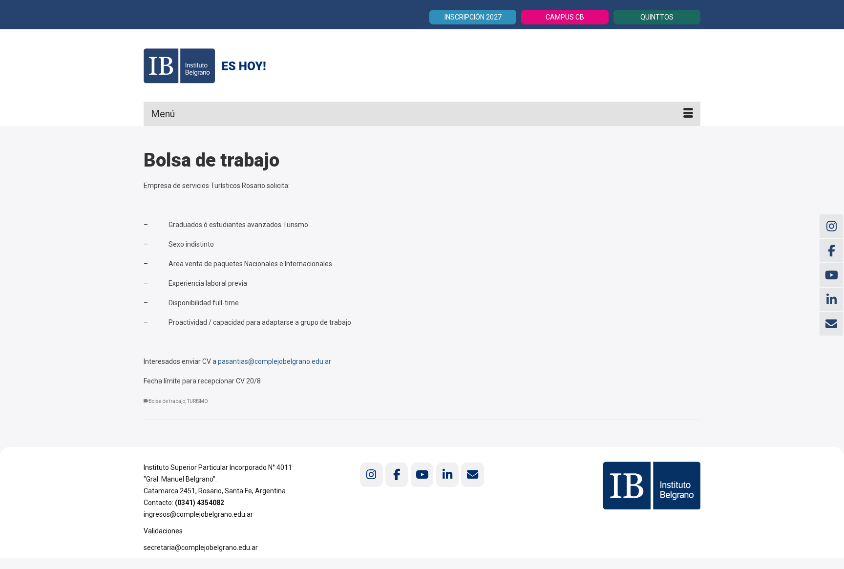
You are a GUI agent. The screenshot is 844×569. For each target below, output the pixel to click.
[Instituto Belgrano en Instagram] (371, 474)
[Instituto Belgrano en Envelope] (472, 474)
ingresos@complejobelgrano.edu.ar (198, 514)
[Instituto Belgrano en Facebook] (396, 474)
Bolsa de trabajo (166, 401)
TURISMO (197, 401)
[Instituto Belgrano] (231, 65)
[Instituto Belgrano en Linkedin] (447, 474)
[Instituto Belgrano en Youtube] (422, 474)
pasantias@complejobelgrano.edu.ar (274, 361)
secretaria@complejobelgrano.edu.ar (201, 547)
